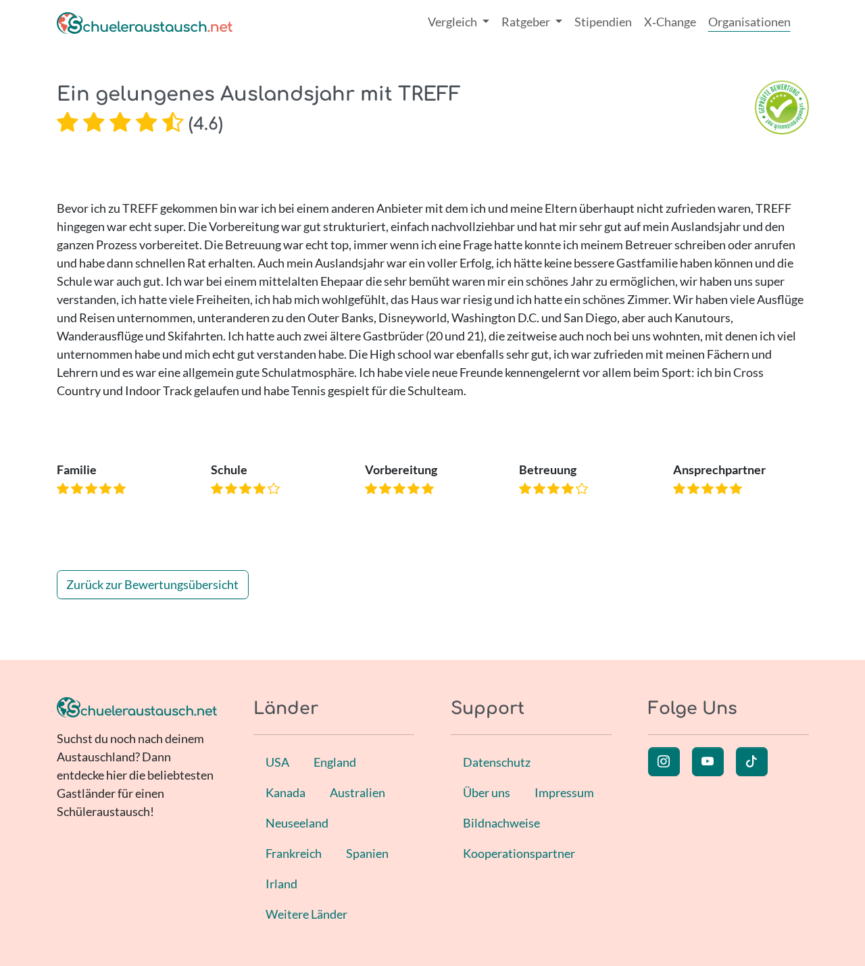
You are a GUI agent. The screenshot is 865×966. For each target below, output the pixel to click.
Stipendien (603, 21)
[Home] (144, 22)
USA (277, 762)
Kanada (285, 792)
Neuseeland (297, 822)
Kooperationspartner (519, 853)
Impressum (564, 792)
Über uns (486, 792)
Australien (357, 792)
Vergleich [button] (453, 21)
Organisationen (749, 21)
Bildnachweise (501, 822)
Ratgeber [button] (526, 21)
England (335, 762)
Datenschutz (496, 762)
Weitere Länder (306, 914)
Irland (281, 883)
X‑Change (670, 21)
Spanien (367, 853)
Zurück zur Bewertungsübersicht (152, 584)
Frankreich (294, 853)
